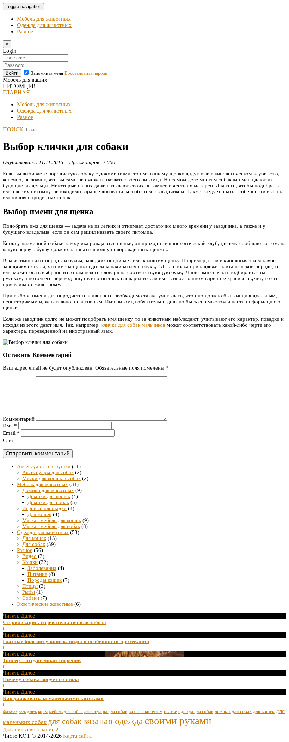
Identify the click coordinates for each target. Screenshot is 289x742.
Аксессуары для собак (48, 472)
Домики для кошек (48, 496)
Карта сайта (77, 736)
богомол (10, 712)
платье (170, 711)
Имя (10, 425)
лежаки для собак (233, 711)
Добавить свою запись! (31, 729)
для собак (64, 721)
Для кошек (39, 514)
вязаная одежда (113, 721)
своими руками (177, 720)
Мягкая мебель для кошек (51, 520)
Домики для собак (48, 502)
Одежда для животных (44, 25)
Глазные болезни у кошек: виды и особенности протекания (76, 641)
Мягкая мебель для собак (51, 526)
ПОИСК (13, 129)
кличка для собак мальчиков (133, 325)
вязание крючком (145, 711)
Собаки (30, 598)
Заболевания (41, 568)
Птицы (30, 586)
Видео (29, 556)
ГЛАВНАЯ (16, 92)
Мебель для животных (44, 19)
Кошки (30, 562)
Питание (37, 574)
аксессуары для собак (105, 711)
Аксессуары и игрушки (43, 466)
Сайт (8, 440)
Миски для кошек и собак (51, 478)
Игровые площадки (44, 508)
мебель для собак (66, 711)
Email (11, 433)
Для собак (33, 544)
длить (32, 712)
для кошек (264, 711)
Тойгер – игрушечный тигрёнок (42, 660)
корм (43, 711)
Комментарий (19, 419)
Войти (12, 73)
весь (22, 712)
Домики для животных (48, 490)
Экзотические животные (45, 604)
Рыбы (28, 592)
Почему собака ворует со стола (41, 679)
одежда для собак (195, 711)
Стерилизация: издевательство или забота (54, 622)
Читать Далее (19, 616)
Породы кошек (44, 580)
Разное (25, 31)
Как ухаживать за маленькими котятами (53, 698)
